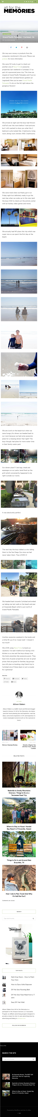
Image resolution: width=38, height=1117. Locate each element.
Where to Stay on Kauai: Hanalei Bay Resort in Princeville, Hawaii (19, 827)
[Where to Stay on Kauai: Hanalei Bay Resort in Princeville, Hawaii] (19, 811)
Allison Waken (10, 40)
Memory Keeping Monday (9, 745)
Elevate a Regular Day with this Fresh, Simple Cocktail (29, 746)
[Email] (27, 47)
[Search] (35, 1)
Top (19, 1113)
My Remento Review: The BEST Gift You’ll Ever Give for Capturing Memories (22, 1076)
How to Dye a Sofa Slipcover (21, 984)
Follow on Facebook (19, 1025)
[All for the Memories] (19, 9)
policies (5, 59)
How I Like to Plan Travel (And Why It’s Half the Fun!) (19, 895)
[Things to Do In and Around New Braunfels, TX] (19, 844)
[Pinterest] (21, 47)
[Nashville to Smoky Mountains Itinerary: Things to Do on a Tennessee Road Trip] (19, 775)
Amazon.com (21, 1018)
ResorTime (17, 67)
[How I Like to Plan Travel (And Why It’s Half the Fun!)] (19, 878)
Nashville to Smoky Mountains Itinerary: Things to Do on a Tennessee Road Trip (19, 792)
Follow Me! (3, 1046)
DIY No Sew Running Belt (20, 990)
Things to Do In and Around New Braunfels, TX (19, 861)
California (7, 34)
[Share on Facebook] (11, 47)
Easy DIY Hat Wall (18, 1002)
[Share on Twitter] (16, 47)
